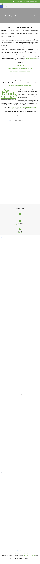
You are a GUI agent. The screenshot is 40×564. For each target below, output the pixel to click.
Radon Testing (20, 74)
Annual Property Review (20, 77)
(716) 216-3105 (14, 107)
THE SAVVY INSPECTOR (29, 555)
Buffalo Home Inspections (31, 58)
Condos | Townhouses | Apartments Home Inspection (20, 68)
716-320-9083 (16, 1)
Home (13, 553)
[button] (1, 6)
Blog (16, 553)
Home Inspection (20, 65)
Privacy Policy (20, 553)
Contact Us (26, 553)
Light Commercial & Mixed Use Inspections (20, 71)
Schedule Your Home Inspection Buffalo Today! (20, 85)
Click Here (33, 80)
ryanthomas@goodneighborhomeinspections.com (29, 1)
